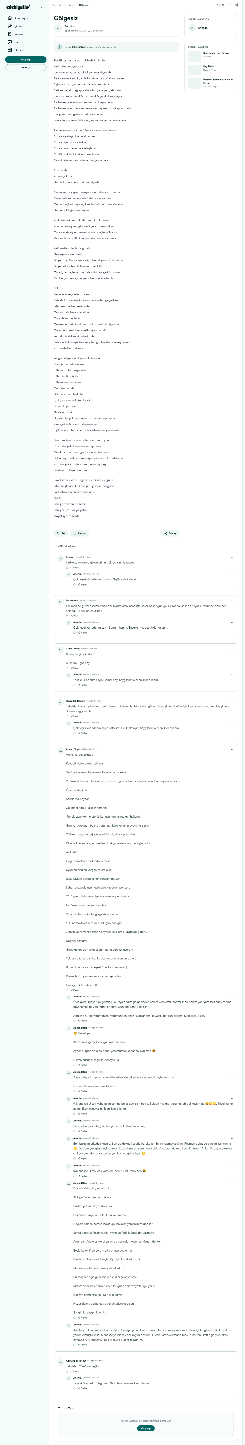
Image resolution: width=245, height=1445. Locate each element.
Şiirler (71, 4)
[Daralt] (41, 7)
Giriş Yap (26, 59)
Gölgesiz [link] (83, 4)
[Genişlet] (49, 722)
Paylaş (76, 567)
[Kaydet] (230, 5)
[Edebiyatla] (22, 7)
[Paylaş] (237, 5)
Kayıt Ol (26, 67)
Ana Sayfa (57, 4)
